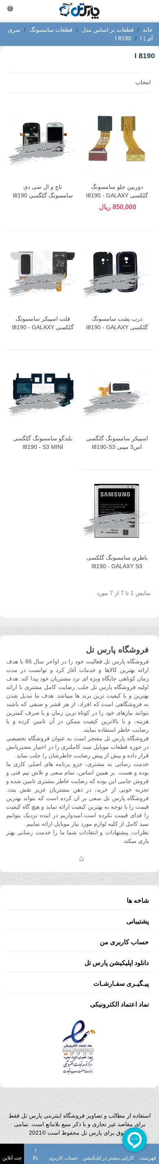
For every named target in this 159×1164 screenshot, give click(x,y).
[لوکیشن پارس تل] (81, 858)
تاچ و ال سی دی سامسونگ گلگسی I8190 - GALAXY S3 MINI (43, 195)
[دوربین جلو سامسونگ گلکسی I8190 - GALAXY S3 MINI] (117, 140)
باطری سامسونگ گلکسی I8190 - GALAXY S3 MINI (117, 566)
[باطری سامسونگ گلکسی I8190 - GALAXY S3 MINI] (117, 511)
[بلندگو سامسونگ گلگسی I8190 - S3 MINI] (43, 391)
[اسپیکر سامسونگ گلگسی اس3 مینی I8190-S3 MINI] (117, 391)
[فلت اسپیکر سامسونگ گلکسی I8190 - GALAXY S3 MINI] (43, 272)
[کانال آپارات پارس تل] (98, 858)
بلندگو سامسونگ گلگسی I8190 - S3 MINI (43, 442)
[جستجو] (145, 10)
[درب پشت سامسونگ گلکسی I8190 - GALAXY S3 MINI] (117, 272)
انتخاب (142, 82)
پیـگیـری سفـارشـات (121, 983)
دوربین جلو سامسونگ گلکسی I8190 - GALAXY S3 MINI (117, 195)
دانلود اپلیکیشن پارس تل (116, 962)
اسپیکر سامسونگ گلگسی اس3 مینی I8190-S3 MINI (117, 447)
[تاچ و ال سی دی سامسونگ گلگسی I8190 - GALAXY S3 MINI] (43, 140)
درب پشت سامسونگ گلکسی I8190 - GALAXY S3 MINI (117, 327)
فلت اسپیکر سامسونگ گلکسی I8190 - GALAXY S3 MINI (43, 327)
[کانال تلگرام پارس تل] (65, 858)
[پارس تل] (79, 10)
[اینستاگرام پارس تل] (49, 858)
